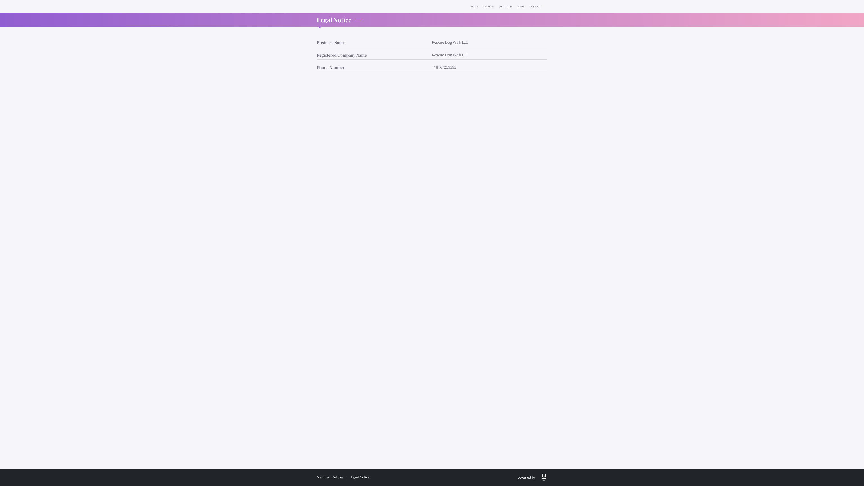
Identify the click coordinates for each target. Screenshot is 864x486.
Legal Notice (360, 477)
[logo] (543, 477)
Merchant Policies (330, 477)
